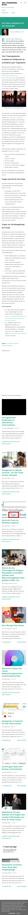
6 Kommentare (6, 740)
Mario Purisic (12, 108)
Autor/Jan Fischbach (12, 343)
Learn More (11, 913)
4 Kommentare (6, 642)
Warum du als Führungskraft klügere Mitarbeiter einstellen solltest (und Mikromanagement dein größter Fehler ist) (13, 574)
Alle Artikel (5, 12)
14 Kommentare (6, 785)
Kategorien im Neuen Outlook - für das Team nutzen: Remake (12, 472)
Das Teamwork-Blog (10, 3)
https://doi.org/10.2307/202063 (17, 333)
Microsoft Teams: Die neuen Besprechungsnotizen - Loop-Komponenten (12, 672)
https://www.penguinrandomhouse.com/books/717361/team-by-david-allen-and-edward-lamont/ (15, 318)
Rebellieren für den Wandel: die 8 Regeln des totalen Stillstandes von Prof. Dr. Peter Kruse (13, 816)
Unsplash (21, 108)
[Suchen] (21, 3)
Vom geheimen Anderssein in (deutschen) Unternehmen (9, 421)
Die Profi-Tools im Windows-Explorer (10, 521)
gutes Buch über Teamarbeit (15, 117)
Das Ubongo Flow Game (13, 625)
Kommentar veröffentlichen (10, 441)
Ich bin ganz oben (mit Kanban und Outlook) (12, 767)
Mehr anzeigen (6, 443)
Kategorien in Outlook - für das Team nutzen (13, 722)
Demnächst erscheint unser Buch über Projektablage (12, 867)
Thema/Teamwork (7, 345)
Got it (18, 913)
